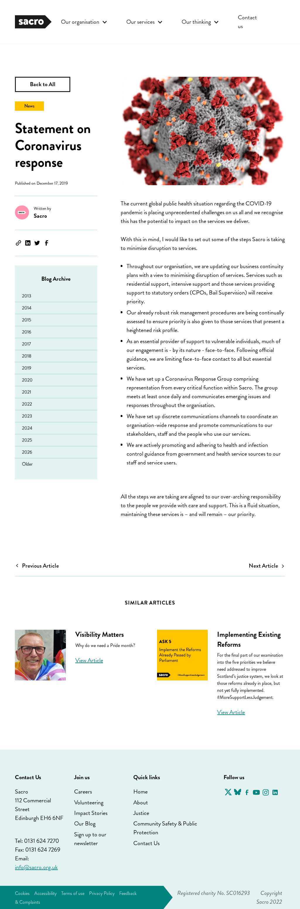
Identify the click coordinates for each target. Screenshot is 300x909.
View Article (89, 660)
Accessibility (45, 893)
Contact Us (146, 843)
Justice (141, 813)
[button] (84, 22)
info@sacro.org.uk (36, 867)
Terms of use (72, 893)
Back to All (42, 84)
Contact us (247, 21)
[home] (33, 21)
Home (140, 791)
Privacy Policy (102, 893)
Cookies (22, 893)
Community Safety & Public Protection (165, 828)
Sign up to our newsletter (90, 838)
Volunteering (88, 802)
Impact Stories (91, 813)
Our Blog (85, 823)
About (140, 802)
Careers (83, 791)
